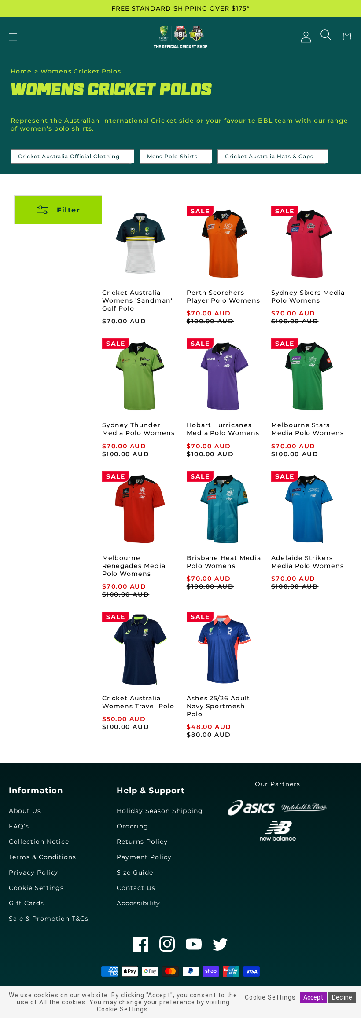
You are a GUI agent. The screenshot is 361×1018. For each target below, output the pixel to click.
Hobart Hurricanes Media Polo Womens (223, 429)
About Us (25, 811)
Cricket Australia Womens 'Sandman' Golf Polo (137, 300)
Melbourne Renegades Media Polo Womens (134, 566)
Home (21, 71)
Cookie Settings (36, 888)
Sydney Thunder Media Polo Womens (138, 429)
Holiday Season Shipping (160, 811)
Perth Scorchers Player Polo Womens (223, 296)
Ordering (132, 826)
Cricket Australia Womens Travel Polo (138, 702)
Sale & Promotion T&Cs (48, 919)
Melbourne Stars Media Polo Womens (307, 429)
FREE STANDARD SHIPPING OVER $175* (180, 8)
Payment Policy (144, 857)
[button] (13, 37)
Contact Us (136, 888)
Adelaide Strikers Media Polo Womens (307, 562)
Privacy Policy (33, 872)
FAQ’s (19, 826)
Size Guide (135, 872)
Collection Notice (39, 842)
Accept (313, 997)
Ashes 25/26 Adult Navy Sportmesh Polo (218, 706)
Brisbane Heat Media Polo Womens (224, 562)
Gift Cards (26, 903)
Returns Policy (142, 842)
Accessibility (138, 903)
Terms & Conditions (42, 857)
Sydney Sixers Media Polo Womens (308, 296)
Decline (342, 997)
